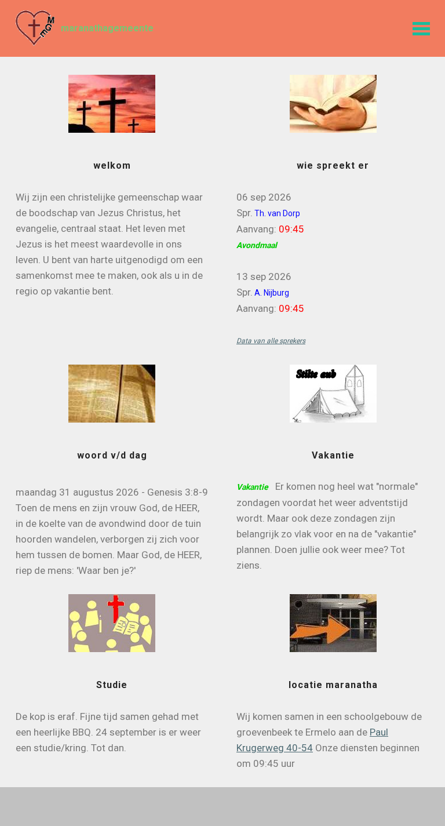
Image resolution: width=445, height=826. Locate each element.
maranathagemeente (107, 28)
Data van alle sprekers (270, 341)
